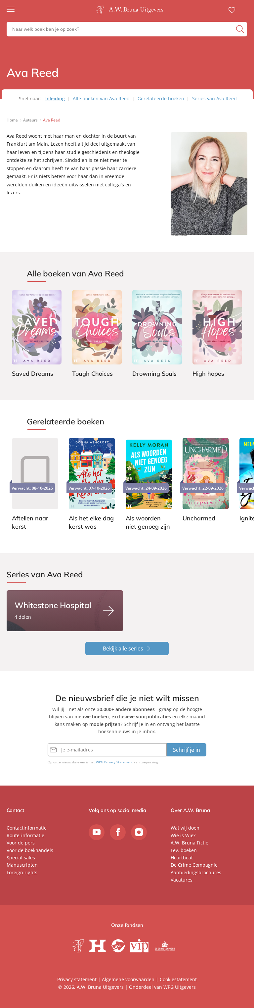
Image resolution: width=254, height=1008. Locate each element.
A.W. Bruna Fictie (189, 843)
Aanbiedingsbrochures (196, 872)
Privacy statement (77, 979)
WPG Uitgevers (179, 987)
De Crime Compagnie (194, 865)
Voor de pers (21, 843)
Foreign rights (22, 872)
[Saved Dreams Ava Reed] (37, 335)
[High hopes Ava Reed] (217, 335)
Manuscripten (22, 865)
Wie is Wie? (183, 835)
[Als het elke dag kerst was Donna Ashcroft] (92, 485)
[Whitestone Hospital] (65, 610)
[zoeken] (240, 29)
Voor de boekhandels (30, 850)
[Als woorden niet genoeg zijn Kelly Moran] (148, 485)
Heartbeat (182, 857)
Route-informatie (25, 835)
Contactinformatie (27, 828)
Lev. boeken (184, 850)
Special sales (21, 857)
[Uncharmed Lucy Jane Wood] (205, 481)
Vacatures (181, 880)
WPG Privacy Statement (114, 762)
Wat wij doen (185, 828)
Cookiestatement (178, 979)
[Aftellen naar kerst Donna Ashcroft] (35, 485)
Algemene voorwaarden (128, 979)
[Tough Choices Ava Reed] (97, 335)
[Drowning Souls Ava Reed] (157, 335)
